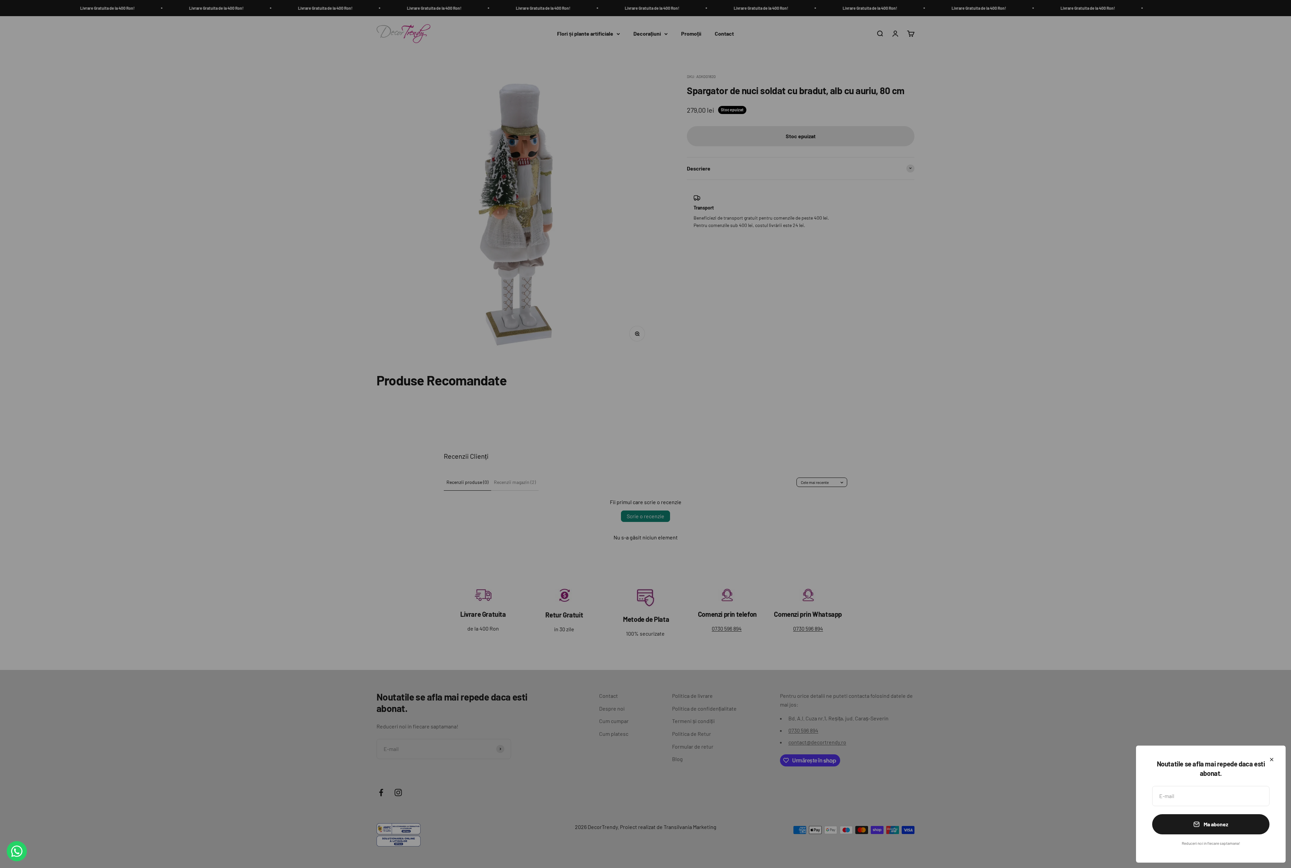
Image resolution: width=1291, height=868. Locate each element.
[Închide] (1271, 759)
